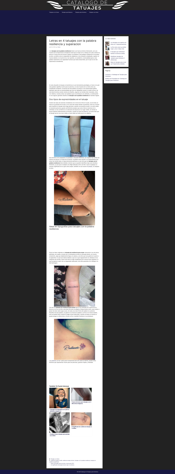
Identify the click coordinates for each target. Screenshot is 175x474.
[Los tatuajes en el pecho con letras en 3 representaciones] (107, 44)
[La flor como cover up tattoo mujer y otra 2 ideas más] (107, 48)
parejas (90, 166)
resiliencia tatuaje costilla (56, 460)
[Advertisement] (87, 24)
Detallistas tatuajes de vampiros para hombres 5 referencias (118, 58)
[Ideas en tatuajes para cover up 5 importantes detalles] (107, 63)
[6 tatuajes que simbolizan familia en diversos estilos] (107, 53)
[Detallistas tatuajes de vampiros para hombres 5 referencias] (107, 58)
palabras (85, 111)
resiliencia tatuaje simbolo (68, 460)
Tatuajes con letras (93, 12)
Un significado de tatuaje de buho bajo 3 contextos (62, 464)
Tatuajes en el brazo (54, 12)
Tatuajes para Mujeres (67, 12)
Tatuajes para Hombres (80, 12)
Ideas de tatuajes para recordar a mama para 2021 (62, 463)
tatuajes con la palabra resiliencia (82, 460)
